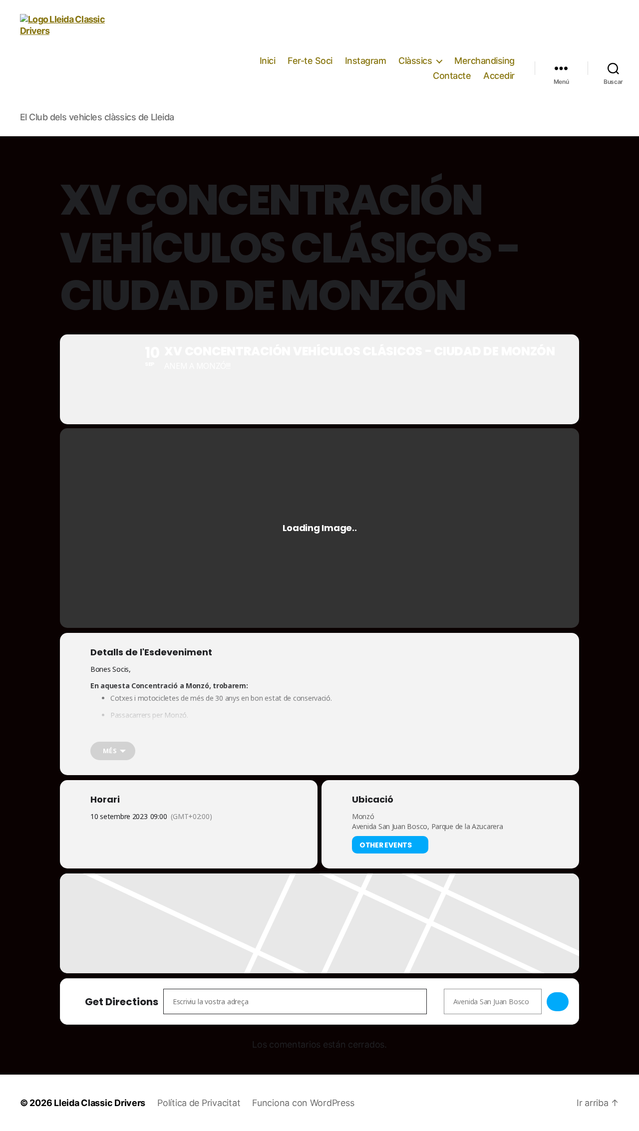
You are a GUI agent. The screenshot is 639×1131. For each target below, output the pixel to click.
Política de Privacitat (198, 1103)
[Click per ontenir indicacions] (558, 1001)
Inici (268, 60)
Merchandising (484, 60)
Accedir (499, 75)
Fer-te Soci (310, 60)
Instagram (365, 60)
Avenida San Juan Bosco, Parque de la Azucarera (427, 826)
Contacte (452, 75)
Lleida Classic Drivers (99, 1103)
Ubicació (372, 799)
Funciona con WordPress (303, 1103)
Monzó (363, 816)
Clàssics (415, 60)
